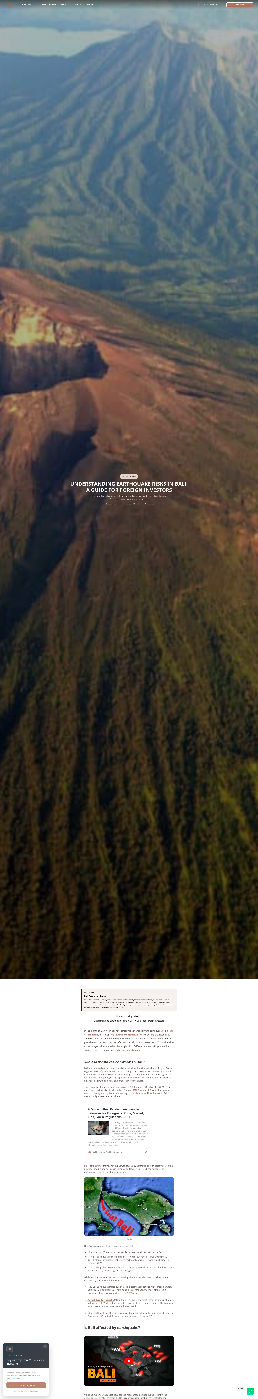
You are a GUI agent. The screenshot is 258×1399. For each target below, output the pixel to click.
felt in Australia (128, 1306)
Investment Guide (211, 5)
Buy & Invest (28, 4)
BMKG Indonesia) (141, 1090)
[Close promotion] (45, 1346)
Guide (77, 4)
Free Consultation (26, 1385)
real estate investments (127, 1050)
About (90, 4)
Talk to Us (239, 5)
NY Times (132, 1293)
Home (119, 1016)
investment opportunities (128, 1034)
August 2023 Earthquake (100, 1299)
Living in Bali (133, 1016)
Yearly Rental (49, 4)
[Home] (10, 4)
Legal (64, 4)
